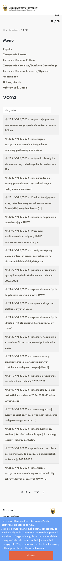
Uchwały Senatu (12, 82)
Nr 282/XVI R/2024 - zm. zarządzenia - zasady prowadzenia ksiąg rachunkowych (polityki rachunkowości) (28, 183)
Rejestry (7, 49)
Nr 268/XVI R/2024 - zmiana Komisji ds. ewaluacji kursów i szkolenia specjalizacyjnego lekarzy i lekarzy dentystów (31, 434)
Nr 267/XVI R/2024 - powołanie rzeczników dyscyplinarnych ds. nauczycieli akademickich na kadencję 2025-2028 (30, 453)
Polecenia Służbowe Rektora (19, 60)
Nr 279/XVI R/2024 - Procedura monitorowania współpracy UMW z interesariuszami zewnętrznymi (24, 236)
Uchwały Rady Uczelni (15, 87)
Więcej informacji (34, 548)
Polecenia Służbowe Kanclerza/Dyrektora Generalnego (26, 73)
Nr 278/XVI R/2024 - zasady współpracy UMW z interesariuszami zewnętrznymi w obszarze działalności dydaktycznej (29, 255)
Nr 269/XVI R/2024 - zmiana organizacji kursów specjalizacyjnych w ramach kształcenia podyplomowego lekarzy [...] (31, 414)
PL (52, 21)
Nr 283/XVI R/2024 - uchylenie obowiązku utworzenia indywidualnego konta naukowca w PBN (31, 164)
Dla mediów (8, 510)
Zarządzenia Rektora (14, 54)
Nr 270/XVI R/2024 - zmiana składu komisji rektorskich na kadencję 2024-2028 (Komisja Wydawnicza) (30, 395)
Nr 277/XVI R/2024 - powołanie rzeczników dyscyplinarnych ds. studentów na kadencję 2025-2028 (30, 275)
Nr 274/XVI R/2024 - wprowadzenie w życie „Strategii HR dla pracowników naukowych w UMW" (31, 322)
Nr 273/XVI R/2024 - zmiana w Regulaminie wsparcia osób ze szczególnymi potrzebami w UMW (30, 342)
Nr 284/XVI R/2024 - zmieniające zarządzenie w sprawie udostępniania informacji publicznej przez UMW (26, 144)
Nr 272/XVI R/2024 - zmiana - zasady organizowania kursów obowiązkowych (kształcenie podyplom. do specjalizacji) (27, 361)
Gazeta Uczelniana (11, 516)
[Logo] (20, 11)
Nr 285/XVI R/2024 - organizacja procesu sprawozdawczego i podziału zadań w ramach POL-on (30, 125)
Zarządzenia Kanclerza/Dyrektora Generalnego (30, 65)
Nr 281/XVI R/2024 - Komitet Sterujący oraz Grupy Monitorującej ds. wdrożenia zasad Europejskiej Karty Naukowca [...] (30, 203)
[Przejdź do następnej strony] (36, 492)
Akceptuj (31, 555)
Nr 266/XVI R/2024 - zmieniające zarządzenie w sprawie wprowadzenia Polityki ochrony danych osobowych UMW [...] (30, 473)
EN (58, 21)
